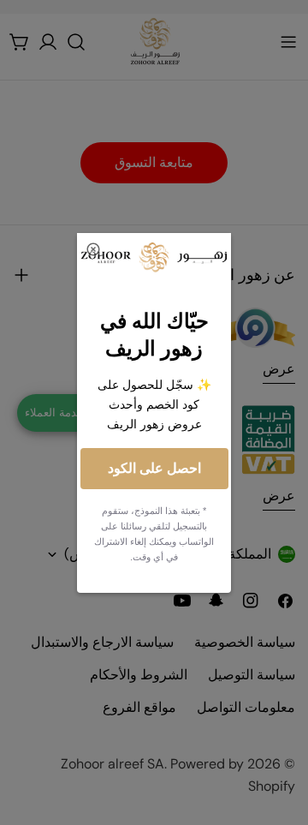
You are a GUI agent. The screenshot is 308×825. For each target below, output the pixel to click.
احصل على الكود (154, 468)
